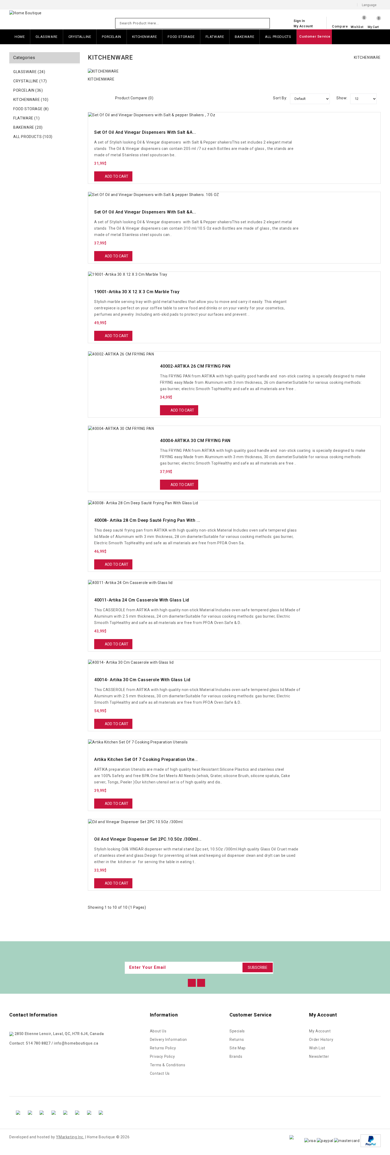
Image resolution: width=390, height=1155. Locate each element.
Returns (236, 1039)
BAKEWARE (244, 37)
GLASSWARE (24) (29, 72)
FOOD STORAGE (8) (31, 109)
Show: (342, 98)
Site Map (237, 1048)
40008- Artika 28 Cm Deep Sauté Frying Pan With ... (147, 520)
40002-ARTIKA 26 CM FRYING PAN (195, 366)
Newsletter (319, 1056)
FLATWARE (215, 37)
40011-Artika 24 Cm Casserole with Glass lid (141, 600)
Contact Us (160, 1073)
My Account (320, 1031)
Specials (237, 1031)
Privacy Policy (162, 1056)
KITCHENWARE (144, 37)
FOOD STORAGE (181, 37)
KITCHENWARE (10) (31, 99)
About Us (158, 1031)
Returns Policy (163, 1048)
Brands (235, 1056)
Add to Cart (116, 176)
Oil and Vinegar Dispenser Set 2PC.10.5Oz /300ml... (148, 839)
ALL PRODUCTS (278, 37)
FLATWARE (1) (26, 118)
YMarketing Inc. (70, 1137)
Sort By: (280, 98)
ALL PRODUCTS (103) (33, 137)
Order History (321, 1039)
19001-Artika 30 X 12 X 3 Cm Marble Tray (136, 291)
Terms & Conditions (167, 1065)
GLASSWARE (46, 37)
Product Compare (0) (134, 98)
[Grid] (98, 96)
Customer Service (315, 36)
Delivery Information (168, 1039)
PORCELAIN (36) (28, 90)
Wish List (317, 1048)
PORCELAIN (111, 37)
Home (20, 37)
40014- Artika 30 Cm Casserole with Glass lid (142, 679)
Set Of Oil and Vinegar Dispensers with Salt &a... (145, 132)
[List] (105, 96)
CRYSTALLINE (79, 37)
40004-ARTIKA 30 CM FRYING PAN (195, 440)
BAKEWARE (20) (28, 127)
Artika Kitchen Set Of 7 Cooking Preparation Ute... (146, 759)
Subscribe (257, 967)
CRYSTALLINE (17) (30, 81)
